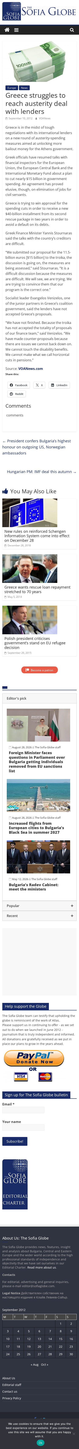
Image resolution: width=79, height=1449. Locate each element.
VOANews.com (30, 368)
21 (50, 1347)
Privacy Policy (11, 1398)
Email (8, 1104)
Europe (12, 88)
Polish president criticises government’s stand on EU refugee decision (35, 643)
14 (50, 1339)
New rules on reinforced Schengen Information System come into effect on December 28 (36, 536)
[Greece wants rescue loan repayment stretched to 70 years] (29, 556)
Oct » (44, 1365)
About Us (8, 1378)
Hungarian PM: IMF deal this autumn (42, 471)
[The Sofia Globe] (7, 29)
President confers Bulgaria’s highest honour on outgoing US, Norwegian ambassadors (36, 447)
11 (18, 1339)
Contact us (9, 1391)
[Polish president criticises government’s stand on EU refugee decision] (29, 608)
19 (29, 1347)
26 (29, 1354)
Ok (41, 1442)
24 (7, 1354)
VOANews (45, 118)
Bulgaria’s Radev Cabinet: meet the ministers (33, 887)
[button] (39, 698)
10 (7, 1339)
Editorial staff (11, 1385)
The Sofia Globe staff (48, 747)
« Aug (35, 1365)
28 (50, 1354)
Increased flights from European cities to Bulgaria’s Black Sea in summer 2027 (36, 828)
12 (29, 1339)
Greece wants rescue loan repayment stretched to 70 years (37, 589)
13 (39, 1339)
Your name (11, 1121)
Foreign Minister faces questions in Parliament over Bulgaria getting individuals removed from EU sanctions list (37, 761)
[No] (74, 1434)
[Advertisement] (39, 962)
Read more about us (41, 1267)
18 (18, 1347)
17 (7, 1347)
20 (39, 1347)
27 (39, 1354)
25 (18, 1354)
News (24, 88)
